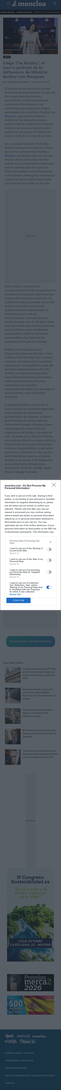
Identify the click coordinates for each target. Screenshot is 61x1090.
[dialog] (30, 545)
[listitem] (30, 542)
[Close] (55, 486)
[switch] (48, 549)
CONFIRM (18, 600)
